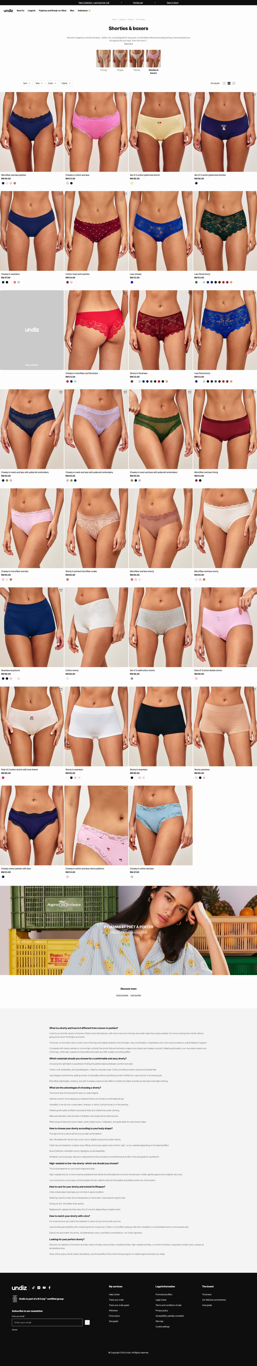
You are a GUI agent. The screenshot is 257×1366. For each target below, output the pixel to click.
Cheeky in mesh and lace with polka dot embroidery (25, 472)
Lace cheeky (135, 274)
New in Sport (172, 2)
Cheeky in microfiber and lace (14, 571)
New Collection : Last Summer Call (94, 2)
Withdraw (113, 1310)
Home (114, 19)
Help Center (114, 1294)
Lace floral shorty (202, 274)
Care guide (207, 1305)
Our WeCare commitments (214, 1299)
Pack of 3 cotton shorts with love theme (19, 769)
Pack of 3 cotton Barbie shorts (208, 670)
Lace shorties (136, 995)
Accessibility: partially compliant (170, 1316)
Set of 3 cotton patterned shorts (145, 175)
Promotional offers (164, 1294)
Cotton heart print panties (78, 274)
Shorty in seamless (74, 769)
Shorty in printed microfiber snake (81, 571)
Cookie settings (163, 1326)
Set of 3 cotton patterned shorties (210, 175)
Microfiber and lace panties (13, 175)
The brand (206, 1294)
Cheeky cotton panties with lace (16, 868)
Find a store (114, 1316)
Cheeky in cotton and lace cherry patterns (85, 868)
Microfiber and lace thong (206, 472)
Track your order (116, 1299)
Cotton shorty (72, 670)
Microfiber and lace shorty (142, 571)
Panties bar (138, 2)
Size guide (113, 1321)
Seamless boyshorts (10, 670)
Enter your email (18, 1316)
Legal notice (161, 1299)
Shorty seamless (202, 769)
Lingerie (122, 19)
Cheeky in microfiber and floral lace (82, 373)
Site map (159, 1321)
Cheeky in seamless (10, 274)
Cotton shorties (122, 995)
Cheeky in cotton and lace (77, 175)
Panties (130, 19)
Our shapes (140, 19)
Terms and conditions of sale (168, 1305)
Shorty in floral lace (138, 373)
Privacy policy (162, 1310)
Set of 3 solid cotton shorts (142, 670)
